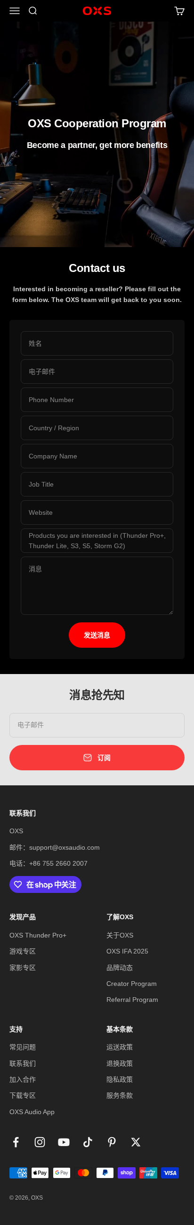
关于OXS (119, 935)
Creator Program (131, 983)
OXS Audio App (32, 1112)
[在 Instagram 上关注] (39, 1142)
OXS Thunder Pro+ (37, 935)
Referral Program (132, 999)
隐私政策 (119, 1079)
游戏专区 (22, 951)
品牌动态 (119, 967)
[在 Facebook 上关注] (15, 1142)
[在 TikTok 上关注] (87, 1142)
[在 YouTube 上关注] (63, 1142)
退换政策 (119, 1063)
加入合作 (22, 1079)
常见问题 (22, 1047)
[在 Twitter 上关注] (135, 1142)
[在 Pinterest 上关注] (111, 1142)
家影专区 (22, 967)
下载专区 (22, 1095)
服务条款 (119, 1095)
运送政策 (119, 1047)
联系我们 (22, 1063)
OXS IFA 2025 (127, 951)
